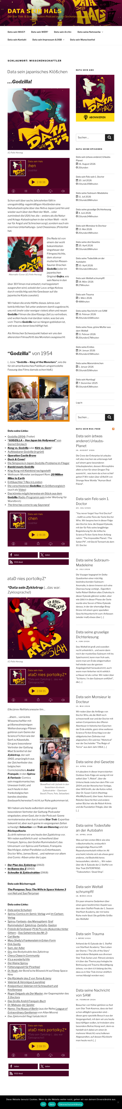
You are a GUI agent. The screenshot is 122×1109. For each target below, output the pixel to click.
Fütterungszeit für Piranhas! (24, 966)
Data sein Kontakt (17, 39)
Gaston (52, 925)
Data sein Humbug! (85, 379)
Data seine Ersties (85, 347)
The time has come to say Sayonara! (29, 504)
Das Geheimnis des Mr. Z (32, 932)
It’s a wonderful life (19, 959)
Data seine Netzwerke (89, 32)
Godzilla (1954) (16, 436)
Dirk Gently (14, 944)
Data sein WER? (39, 32)
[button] (23, 555)
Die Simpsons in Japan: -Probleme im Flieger (38, 463)
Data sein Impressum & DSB (47, 39)
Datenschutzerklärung (70, 1104)
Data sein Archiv (62, 32)
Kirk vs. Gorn (43, 447)
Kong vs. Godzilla (18, 447)
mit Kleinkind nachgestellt (29, 470)
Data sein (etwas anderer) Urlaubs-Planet (90, 441)
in (24, 955)
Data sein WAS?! (16, 32)
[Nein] (118, 1102)
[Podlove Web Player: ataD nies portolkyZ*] (39, 685)
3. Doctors (14, 997)
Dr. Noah (13, 970)
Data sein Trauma (85, 294)
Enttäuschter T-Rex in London (25, 482)
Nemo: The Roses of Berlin (23, 1008)
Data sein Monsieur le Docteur (91, 225)
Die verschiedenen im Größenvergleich (36, 485)
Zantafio (42, 925)
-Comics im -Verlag (26, 913)
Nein (52, 1104)
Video (21, 489)
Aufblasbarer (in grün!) (26, 451)
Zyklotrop (30, 925)
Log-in (79, 402)
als (25, 993)
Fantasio (21, 921)
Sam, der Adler (16, 947)
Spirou (11, 921)
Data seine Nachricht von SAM (91, 310)
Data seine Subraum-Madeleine (92, 193)
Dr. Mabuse (14, 1004)
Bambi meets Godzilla (21, 466)
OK (43, 1104)
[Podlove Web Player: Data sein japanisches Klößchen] (39, 176)
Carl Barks (14, 936)
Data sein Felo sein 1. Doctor (90, 176)
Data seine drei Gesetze (88, 242)
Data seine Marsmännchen (89, 363)
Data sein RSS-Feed (88, 429)
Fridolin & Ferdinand (19, 929)
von (29, 978)
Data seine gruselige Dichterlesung (93, 209)
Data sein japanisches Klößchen (37, 71)
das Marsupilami (37, 921)
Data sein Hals (35, 11)
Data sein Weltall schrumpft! (90, 278)
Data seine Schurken (20, 910)
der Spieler (28, 1004)
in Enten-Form (32, 940)
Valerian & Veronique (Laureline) (26, 982)
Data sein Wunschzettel (82, 39)
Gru (10, 951)
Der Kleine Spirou (18, 963)
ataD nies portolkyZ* (26, 578)
